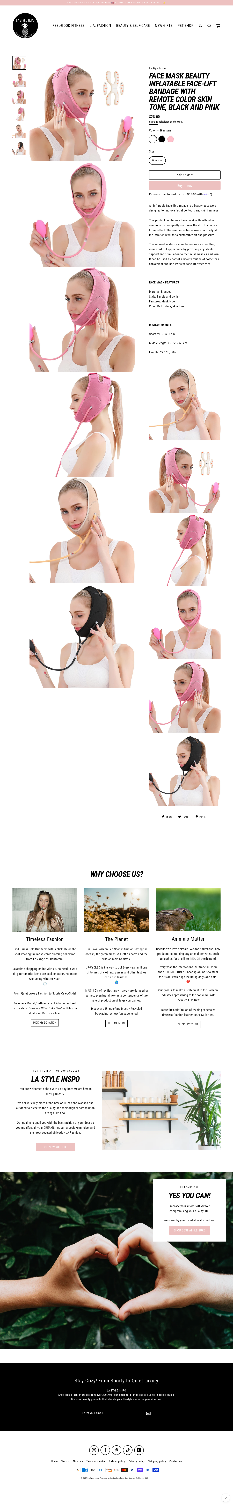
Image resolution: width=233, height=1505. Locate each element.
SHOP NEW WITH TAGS (55, 1147)
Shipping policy (157, 1461)
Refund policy (117, 1461)
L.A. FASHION (100, 25)
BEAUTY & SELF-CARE (133, 25)
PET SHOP (185, 25)
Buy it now (184, 186)
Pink (170, 139)
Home (54, 1461)
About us (78, 1461)
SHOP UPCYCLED (188, 1024)
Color (160, 130)
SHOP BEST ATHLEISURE (189, 1230)
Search (65, 1461)
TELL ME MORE (116, 1023)
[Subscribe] (148, 1413)
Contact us (175, 1461)
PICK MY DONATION (44, 1022)
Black (161, 139)
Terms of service (96, 1461)
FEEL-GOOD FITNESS (69, 25)
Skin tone (153, 139)
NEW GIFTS (163, 25)
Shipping (153, 121)
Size (151, 151)
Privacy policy (136, 1461)
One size (157, 160)
